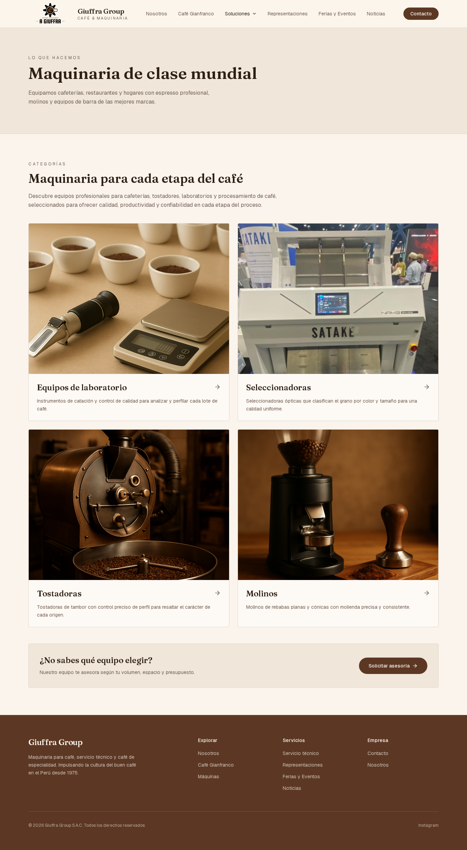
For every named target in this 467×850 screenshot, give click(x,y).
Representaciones (288, 14)
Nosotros (156, 14)
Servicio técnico (301, 753)
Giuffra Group (55, 742)
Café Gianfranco (196, 14)
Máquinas (208, 776)
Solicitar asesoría (389, 666)
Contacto (421, 14)
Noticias (376, 14)
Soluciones (237, 14)
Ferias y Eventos (337, 14)
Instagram (428, 825)
